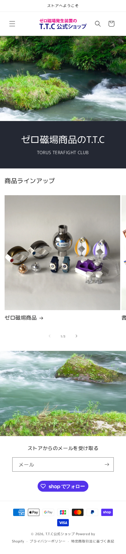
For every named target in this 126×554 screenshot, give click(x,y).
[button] (12, 23)
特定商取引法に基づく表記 (92, 540)
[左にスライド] (49, 336)
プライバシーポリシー (47, 540)
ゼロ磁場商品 (21, 317)
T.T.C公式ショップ (60, 533)
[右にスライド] (76, 336)
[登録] (106, 464)
